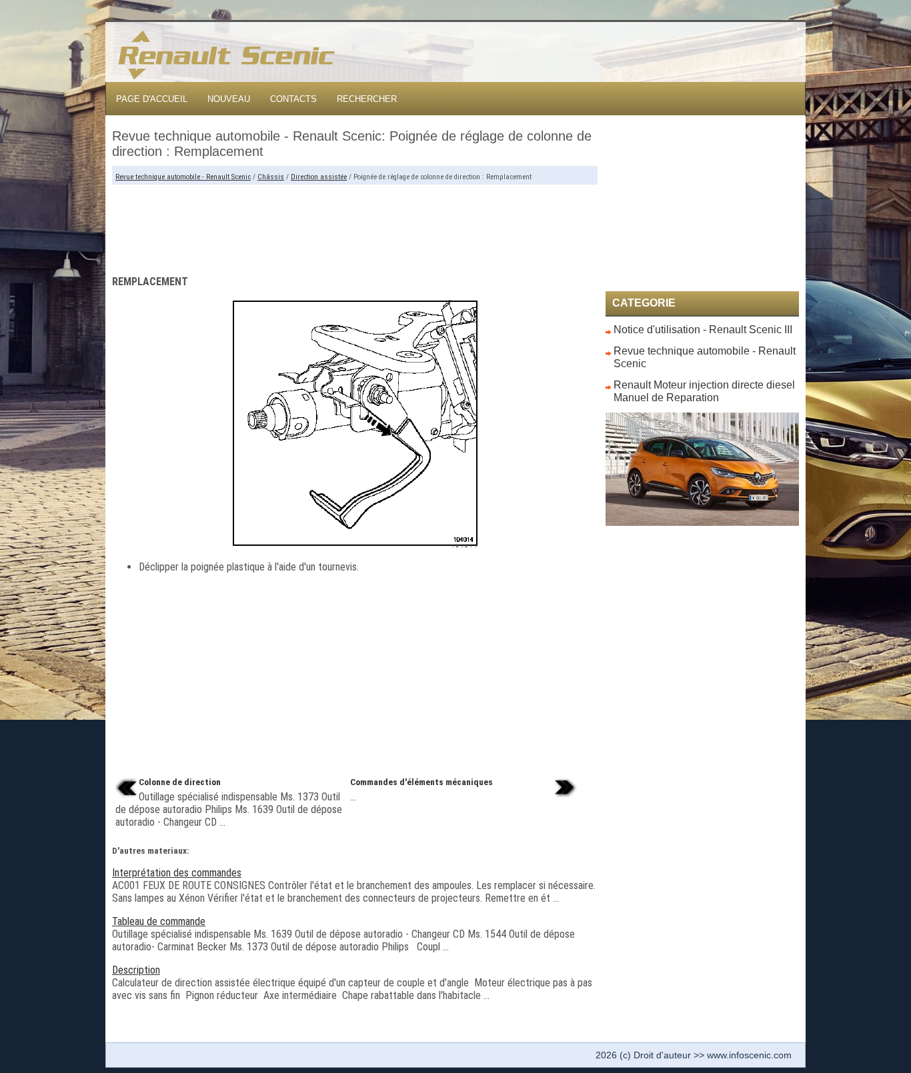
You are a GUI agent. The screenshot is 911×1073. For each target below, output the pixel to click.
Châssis (270, 177)
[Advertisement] (355, 225)
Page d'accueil (151, 99)
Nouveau (228, 99)
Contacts (293, 99)
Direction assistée (319, 177)
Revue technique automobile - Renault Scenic (183, 177)
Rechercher (367, 99)
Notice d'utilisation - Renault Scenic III (703, 329)
